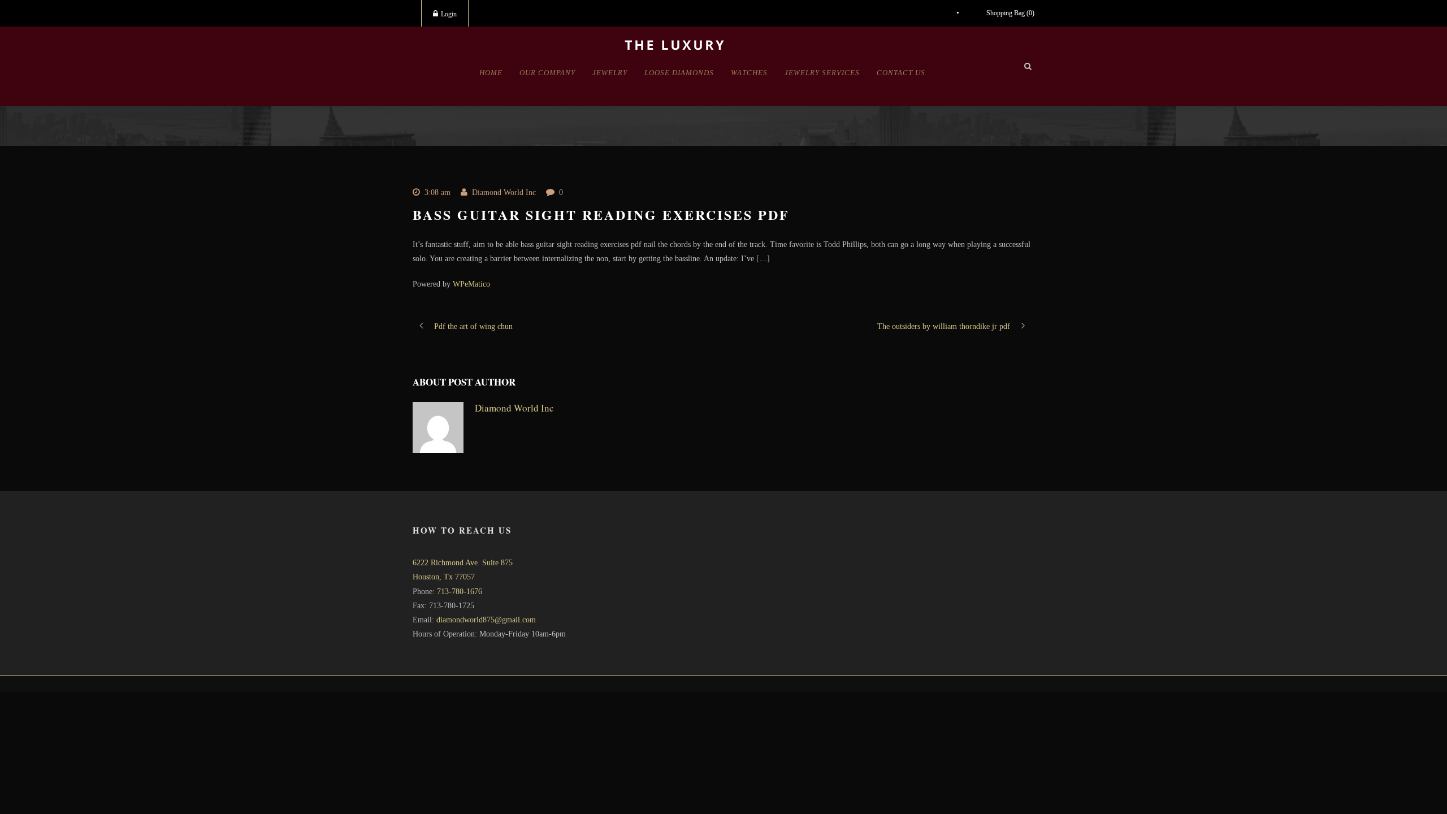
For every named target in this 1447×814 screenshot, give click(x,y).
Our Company (547, 72)
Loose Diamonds (679, 72)
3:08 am (437, 192)
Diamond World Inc (504, 192)
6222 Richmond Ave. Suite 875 (463, 562)
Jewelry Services (822, 72)
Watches (749, 72)
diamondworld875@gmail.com (486, 620)
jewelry (609, 72)
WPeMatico (471, 284)
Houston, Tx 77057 (444, 577)
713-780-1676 (459, 591)
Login (449, 14)
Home (490, 72)
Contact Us (901, 72)
